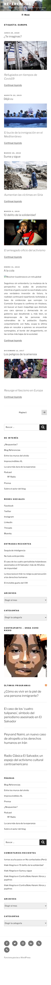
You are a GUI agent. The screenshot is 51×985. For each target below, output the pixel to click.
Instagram (9, 517)
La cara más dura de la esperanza (19, 467)
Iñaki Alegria (10, 865)
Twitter (7, 511)
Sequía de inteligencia (14, 550)
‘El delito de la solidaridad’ (20, 215)
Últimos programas (17, 685)
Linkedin (8, 522)
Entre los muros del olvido (16, 455)
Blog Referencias (12, 450)
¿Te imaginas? (13, 36)
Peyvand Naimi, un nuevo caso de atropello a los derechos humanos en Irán (25, 738)
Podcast (8, 472)
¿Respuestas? (11, 444)
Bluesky (8, 533)
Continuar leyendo (13, 85)
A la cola (9, 270)
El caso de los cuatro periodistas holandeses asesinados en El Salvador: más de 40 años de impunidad (25, 565)
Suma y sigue (12, 156)
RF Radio (11, 477)
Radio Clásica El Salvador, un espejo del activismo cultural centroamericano (23, 760)
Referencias (17, 4)
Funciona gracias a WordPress (17, 957)
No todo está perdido (14, 556)
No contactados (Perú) (36, 859)
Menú (27, 15)
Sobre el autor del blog (15, 489)
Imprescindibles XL (13, 461)
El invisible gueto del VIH (16, 583)
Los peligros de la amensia (20, 354)
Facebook (8, 506)
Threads (8, 528)
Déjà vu (8, 99)
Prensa (7, 483)
